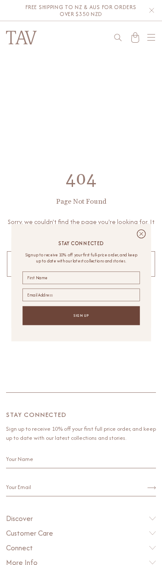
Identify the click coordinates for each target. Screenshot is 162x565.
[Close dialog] (141, 234)
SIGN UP (81, 315)
